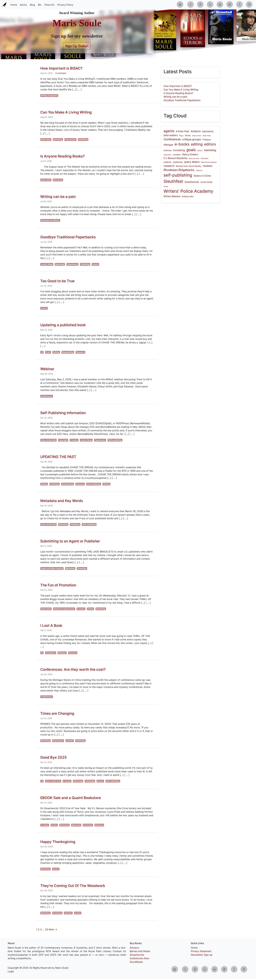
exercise (168, 150)
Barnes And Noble (140, 951)
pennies (69, 741)
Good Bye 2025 (53, 757)
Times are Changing (57, 713)
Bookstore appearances (64, 609)
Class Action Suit (48, 440)
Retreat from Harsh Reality (188, 166)
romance (199, 170)
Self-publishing (115, 440)
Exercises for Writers (50, 220)
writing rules (187, 196)
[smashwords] (220, 4)
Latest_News (46, 264)
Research (80, 352)
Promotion (81, 568)
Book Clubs (46, 609)
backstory (207, 131)
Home (13, 4)
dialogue (168, 144)
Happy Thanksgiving (57, 842)
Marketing (57, 139)
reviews (207, 165)
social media (206, 182)
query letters (192, 161)
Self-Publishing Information (63, 413)
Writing (106, 484)
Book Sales (46, 139)
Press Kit (49, 4)
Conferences (46, 396)
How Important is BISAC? (61, 68)
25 (46, 929)
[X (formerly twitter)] (200, 4)
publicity (168, 162)
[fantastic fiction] (249, 4)
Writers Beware (172, 196)
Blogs (181, 136)
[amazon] (239, 4)
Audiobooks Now (139, 958)
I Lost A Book (51, 625)
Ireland (199, 151)
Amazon (196, 131)
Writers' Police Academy (188, 191)
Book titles (207, 136)
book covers (196, 136)
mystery (177, 154)
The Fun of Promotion (58, 585)
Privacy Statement (201, 951)
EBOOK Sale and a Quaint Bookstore (70, 798)
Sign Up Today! (76, 46)
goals (191, 150)
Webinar (47, 369)
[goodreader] (229, 4)
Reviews (68, 913)
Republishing (67, 352)
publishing (178, 162)
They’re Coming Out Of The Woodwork (72, 886)
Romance (80, 484)
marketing (210, 150)
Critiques (206, 139)
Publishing (83, 139)
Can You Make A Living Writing (66, 112)
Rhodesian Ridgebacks (179, 170)
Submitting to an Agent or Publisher (70, 541)
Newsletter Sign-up (201, 954)
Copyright (63, 440)
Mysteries (76, 825)
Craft (48, 352)
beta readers (171, 135)
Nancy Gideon (190, 154)
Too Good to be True (57, 281)
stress (166, 187)
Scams (95, 264)
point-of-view (194, 158)
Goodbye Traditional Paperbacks (68, 237)
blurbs (188, 135)
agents (169, 131)
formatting (179, 150)
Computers (50, 653)
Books (23, 4)
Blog (32, 4)
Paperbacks (70, 139)
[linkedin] (210, 4)
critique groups (191, 139)
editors (210, 144)
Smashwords (192, 182)
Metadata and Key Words (61, 501)
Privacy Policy (65, 4)
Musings (62, 653)
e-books (182, 144)
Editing (56, 352)
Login (11, 971)
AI (42, 352)
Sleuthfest (173, 181)
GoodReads (136, 961)
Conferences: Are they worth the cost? (73, 669)
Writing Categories (49, 95)
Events (90, 609)
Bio (39, 4)
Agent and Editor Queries (52, 568)
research (169, 165)
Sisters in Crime (202, 175)
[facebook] (190, 4)
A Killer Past (182, 131)
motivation (167, 155)
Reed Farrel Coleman (209, 162)
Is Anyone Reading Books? (62, 156)
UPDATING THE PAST (58, 457)
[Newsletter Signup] (180, 4)
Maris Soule (76, 23)
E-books (74, 440)
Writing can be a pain (58, 196)
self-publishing (178, 175)
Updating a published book (63, 325)
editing (197, 144)
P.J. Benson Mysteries (175, 158)
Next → (53, 929)
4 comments (61, 73)
